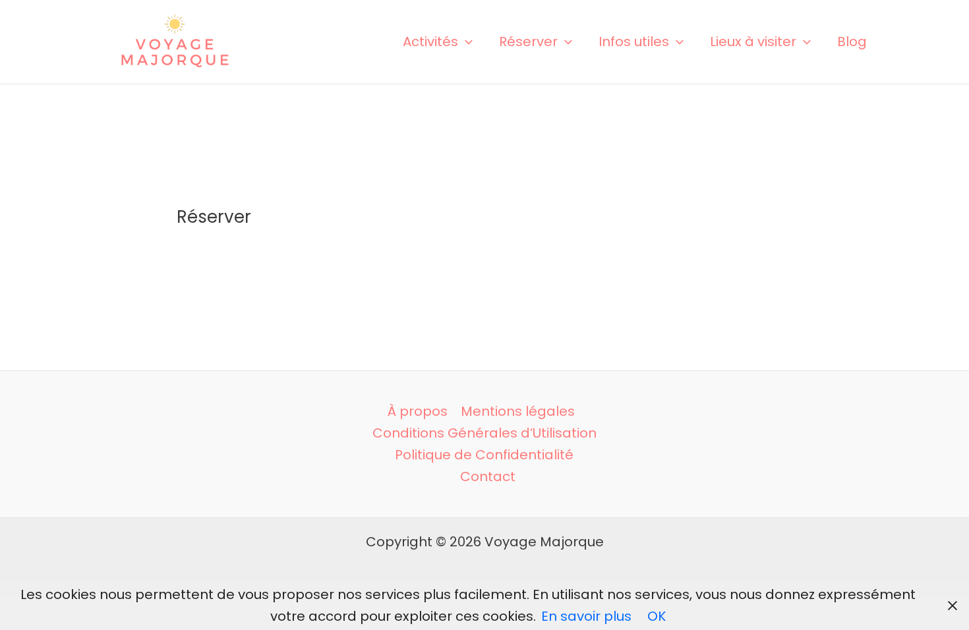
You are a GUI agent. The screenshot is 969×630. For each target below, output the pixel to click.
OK (656, 616)
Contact (487, 476)
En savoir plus (586, 616)
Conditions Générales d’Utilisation (484, 433)
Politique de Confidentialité (484, 454)
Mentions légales (518, 411)
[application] (465, 41)
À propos (418, 411)
